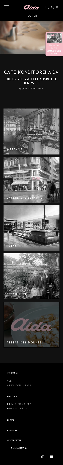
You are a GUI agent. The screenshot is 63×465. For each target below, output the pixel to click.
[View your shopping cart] (53, 6)
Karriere (12, 430)
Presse (11, 420)
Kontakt (12, 396)
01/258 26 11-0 (23, 404)
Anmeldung (19, 448)
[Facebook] (51, 456)
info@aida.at (20, 408)
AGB (9, 381)
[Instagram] (44, 456)
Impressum (13, 373)
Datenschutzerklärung (19, 385)
